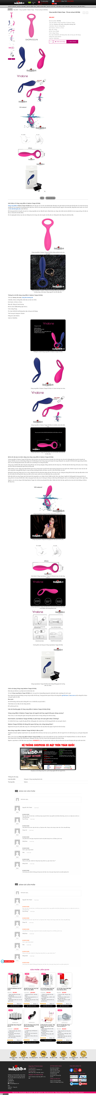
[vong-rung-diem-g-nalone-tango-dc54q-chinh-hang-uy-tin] (11, 53)
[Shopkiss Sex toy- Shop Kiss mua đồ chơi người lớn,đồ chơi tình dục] (19, 2)
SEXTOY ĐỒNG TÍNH (31, 6)
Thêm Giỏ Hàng (60, 41)
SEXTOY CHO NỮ (12, 6)
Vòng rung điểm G (13, 205)
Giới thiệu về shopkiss (54, 1068)
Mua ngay (73, 41)
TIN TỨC (10, 9)
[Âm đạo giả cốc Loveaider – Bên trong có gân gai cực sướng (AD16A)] (48, 1016)
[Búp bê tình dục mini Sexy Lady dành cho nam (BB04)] (31, 980)
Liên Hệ (51, 1076)
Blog (9, 1085)
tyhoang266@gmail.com (14, 1083)
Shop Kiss (10, 1087)
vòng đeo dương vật (69, 24)
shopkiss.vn (11, 1082)
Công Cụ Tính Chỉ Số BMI (55, 1080)
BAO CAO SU (74, 6)
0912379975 (70, 1)
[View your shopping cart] (29, 2)
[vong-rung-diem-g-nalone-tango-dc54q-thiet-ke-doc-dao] (11, 30)
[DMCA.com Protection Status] (4, 1094)
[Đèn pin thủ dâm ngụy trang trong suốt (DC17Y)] (64, 1016)
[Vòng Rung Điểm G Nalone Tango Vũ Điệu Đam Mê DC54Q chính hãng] (11, 15)
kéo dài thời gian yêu (15, 208)
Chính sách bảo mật (54, 1069)
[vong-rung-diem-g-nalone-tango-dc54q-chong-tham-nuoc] (11, 38)
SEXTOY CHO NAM (21, 6)
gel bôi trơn (65, 695)
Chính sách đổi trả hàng (55, 1070)
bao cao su (73, 695)
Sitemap (9, 1088)
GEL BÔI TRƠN (81, 6)
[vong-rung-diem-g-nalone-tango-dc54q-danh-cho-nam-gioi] (11, 22)
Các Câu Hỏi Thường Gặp (55, 1075)
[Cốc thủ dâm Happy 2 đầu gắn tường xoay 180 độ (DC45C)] (48, 980)
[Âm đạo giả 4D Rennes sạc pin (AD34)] (15, 980)
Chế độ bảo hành (53, 1073)
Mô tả (42, 198)
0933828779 (58, 1)
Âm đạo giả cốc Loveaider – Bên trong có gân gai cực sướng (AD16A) (47, 1026)
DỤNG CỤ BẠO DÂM (41, 6)
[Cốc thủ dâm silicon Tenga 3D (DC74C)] (15, 1016)
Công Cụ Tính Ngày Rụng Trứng (56, 1082)
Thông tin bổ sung (50, 198)
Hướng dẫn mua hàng (54, 1072)
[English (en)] (55, 3)
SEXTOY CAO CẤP (51, 6)
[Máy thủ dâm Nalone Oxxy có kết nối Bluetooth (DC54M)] (31, 1016)
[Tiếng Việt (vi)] (53, 3)
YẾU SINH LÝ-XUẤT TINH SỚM (63, 6)
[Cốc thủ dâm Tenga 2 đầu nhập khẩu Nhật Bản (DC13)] (64, 980)
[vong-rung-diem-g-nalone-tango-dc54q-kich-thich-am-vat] (11, 45)
